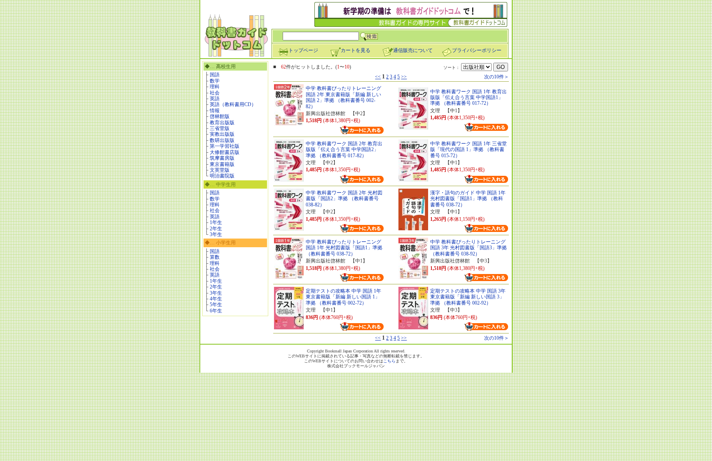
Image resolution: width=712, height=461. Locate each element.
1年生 (216, 222)
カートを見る (355, 50)
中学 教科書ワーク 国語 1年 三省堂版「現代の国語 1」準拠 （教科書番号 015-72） (468, 149)
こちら (389, 361)
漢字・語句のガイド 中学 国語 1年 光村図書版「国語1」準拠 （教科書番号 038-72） (468, 199)
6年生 (216, 311)
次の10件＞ (496, 77)
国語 (215, 75)
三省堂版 (220, 128)
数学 (215, 81)
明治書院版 (222, 176)
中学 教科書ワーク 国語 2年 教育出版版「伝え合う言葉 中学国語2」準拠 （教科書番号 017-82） (344, 149)
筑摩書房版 (222, 158)
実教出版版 (222, 134)
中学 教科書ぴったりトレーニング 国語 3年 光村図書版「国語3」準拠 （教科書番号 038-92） (468, 248)
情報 (215, 110)
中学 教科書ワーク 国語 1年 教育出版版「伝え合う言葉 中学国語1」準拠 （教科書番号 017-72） (468, 97)
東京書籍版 (222, 164)
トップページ (303, 50)
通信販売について (413, 50)
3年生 (216, 234)
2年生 (216, 229)
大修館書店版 (224, 152)
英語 (215, 99)
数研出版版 (222, 140)
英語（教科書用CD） (233, 104)
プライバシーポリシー (476, 50)
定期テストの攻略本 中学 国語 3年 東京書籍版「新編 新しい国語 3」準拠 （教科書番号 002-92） (468, 297)
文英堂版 (220, 170)
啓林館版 (220, 116)
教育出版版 (222, 122)
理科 (215, 87)
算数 (215, 257)
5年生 (216, 304)
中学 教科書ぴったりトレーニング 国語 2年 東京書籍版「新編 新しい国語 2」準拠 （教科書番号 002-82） (343, 97)
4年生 (216, 299)
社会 (215, 93)
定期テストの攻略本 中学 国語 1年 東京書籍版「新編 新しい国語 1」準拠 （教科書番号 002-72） (343, 297)
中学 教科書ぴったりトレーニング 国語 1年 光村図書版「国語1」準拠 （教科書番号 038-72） (344, 248)
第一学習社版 (224, 146)
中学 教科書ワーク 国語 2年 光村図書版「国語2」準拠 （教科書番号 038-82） (344, 199)
